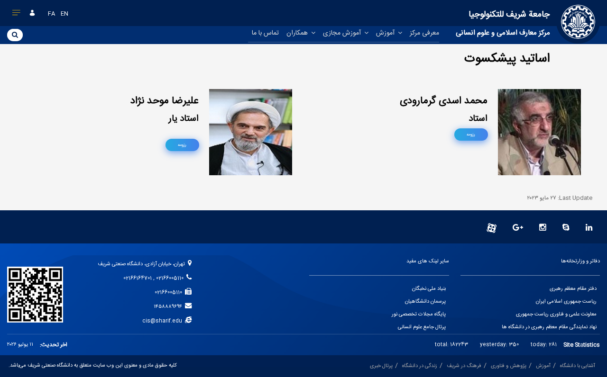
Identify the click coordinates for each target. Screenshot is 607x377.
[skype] (566, 228)
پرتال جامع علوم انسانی (422, 327)
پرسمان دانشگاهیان (425, 301)
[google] (518, 228)
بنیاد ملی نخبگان (429, 289)
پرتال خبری (381, 366)
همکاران (298, 33)
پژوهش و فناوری (508, 366)
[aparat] (492, 228)
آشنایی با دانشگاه (577, 366)
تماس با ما (265, 33)
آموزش (386, 33)
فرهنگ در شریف (464, 366)
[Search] (15, 34)
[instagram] (542, 228)
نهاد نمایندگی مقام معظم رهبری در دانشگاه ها (549, 327)
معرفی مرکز (424, 33)
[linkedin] (589, 228)
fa (51, 13)
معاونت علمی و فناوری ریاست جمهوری (556, 314)
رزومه (471, 134)
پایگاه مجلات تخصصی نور (419, 314)
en (64, 13)
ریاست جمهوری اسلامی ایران (566, 301)
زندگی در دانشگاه (419, 366)
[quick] (16, 14)
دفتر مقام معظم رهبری (573, 289)
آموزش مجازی (343, 33)
